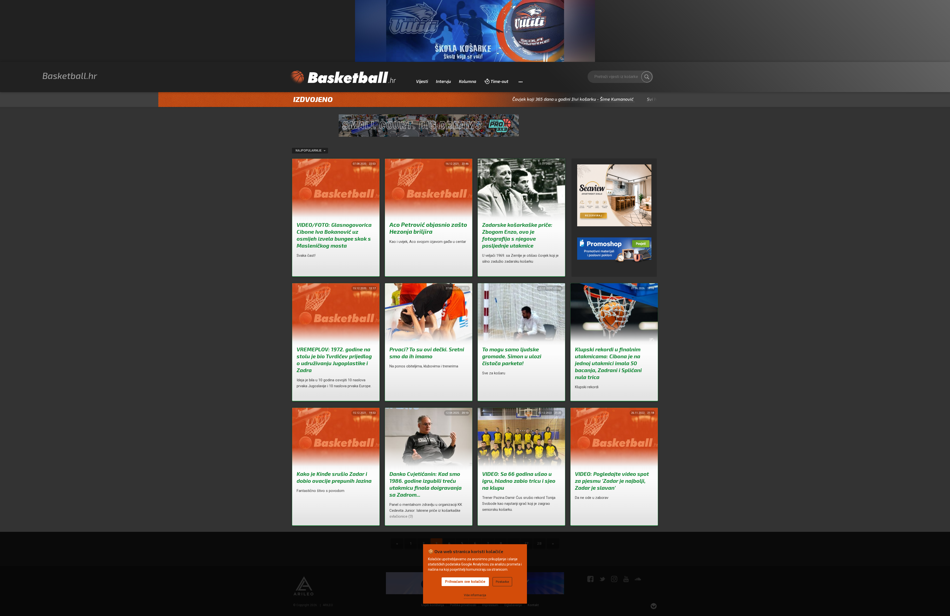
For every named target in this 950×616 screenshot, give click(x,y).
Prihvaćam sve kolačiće (465, 581)
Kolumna (467, 81)
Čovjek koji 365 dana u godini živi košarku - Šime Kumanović (532, 99)
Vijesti (422, 81)
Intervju (443, 81)
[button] (520, 81)
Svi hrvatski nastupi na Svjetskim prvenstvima (652, 99)
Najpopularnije (309, 150)
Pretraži (647, 76)
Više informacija (475, 595)
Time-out (499, 81)
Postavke (502, 582)
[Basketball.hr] (342, 78)
